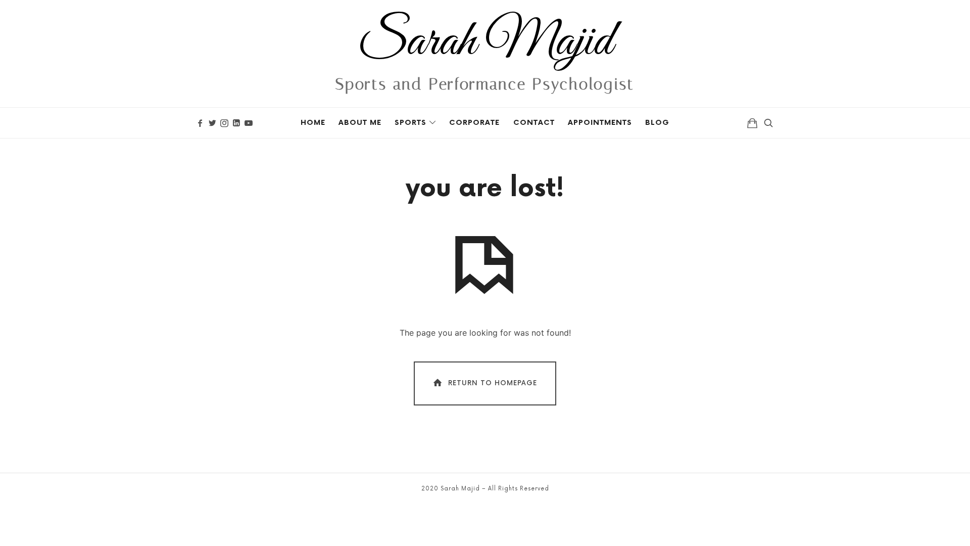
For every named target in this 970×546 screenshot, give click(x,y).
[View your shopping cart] (752, 123)
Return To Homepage (492, 383)
